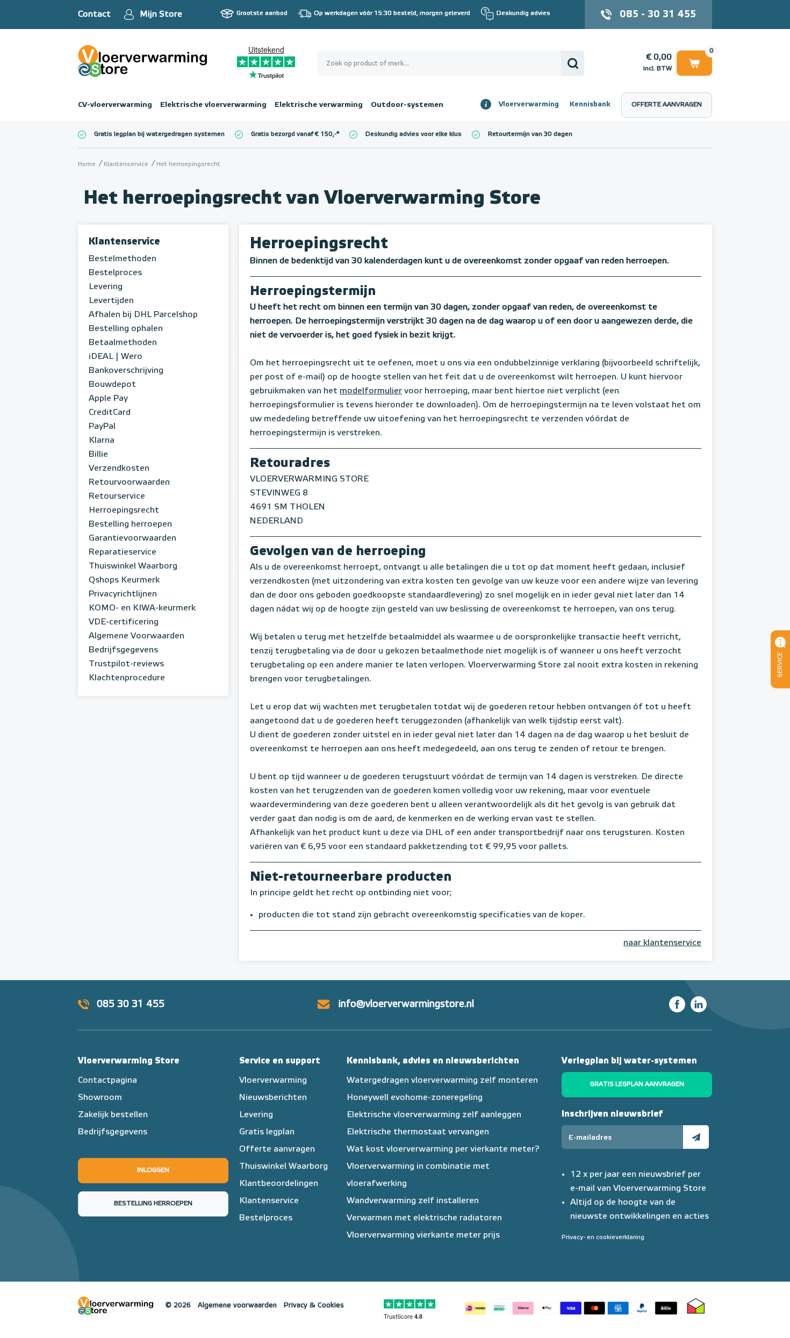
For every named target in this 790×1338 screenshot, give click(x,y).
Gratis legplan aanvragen (637, 1084)
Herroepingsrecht (124, 510)
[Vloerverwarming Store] (145, 61)
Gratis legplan (267, 1132)
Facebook (677, 1004)
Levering (106, 287)
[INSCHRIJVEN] (696, 1137)
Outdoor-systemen (407, 105)
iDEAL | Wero (115, 357)
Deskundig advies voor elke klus (413, 134)
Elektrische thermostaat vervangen (418, 1132)
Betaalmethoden (123, 343)
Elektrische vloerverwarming (213, 105)
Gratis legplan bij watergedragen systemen (159, 134)
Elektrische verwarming (319, 105)
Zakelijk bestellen (113, 1115)
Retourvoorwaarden (129, 482)
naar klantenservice (662, 943)
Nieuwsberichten (273, 1098)
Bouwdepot (112, 384)
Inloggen (153, 1170)
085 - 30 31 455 (658, 14)
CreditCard (110, 412)
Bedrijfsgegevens (123, 650)
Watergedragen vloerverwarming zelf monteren (442, 1080)
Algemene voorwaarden (237, 1305)
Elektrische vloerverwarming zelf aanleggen (434, 1115)
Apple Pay (108, 398)
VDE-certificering (124, 622)
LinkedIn (699, 1004)
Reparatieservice (122, 552)
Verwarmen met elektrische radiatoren (424, 1218)
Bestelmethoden (122, 259)
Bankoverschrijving (126, 370)
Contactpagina (107, 1080)
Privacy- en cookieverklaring (603, 1237)
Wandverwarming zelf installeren (413, 1201)
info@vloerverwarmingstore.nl (406, 1004)
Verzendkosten (119, 468)
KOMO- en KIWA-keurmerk (142, 608)
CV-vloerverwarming (115, 105)
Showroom (100, 1098)
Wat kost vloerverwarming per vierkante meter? (443, 1149)
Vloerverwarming (529, 104)
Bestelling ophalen (126, 329)
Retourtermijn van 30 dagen (530, 134)
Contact (94, 14)
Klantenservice (124, 242)
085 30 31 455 (130, 1004)
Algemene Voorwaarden (136, 636)
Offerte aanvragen (666, 105)
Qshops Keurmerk (124, 580)
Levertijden (111, 301)
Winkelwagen (694, 61)
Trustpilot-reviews (126, 664)
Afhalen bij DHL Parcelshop (143, 315)
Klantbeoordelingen (278, 1183)
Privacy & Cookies (314, 1305)
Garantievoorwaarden (132, 538)
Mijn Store (161, 14)
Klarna (101, 440)
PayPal (102, 426)
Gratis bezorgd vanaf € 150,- (293, 134)
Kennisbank (590, 104)
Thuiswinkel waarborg (696, 1306)
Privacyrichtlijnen (123, 594)
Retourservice (117, 496)
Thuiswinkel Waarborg (133, 566)
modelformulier (371, 391)
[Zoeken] (572, 63)
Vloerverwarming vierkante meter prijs (423, 1235)
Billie (98, 454)
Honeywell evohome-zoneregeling (415, 1098)
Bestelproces (115, 273)
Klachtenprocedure (127, 678)
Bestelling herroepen (130, 524)
